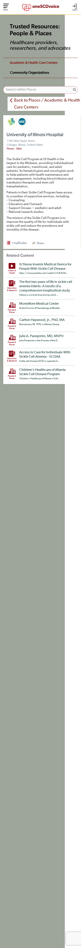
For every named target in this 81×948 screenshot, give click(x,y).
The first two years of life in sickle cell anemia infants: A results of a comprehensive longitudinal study (45, 286)
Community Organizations (29, 73)
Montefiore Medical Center (39, 304)
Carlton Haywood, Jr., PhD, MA (42, 320)
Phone (10, 148)
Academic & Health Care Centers (34, 63)
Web (19, 148)
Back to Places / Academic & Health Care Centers (47, 104)
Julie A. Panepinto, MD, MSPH (41, 336)
